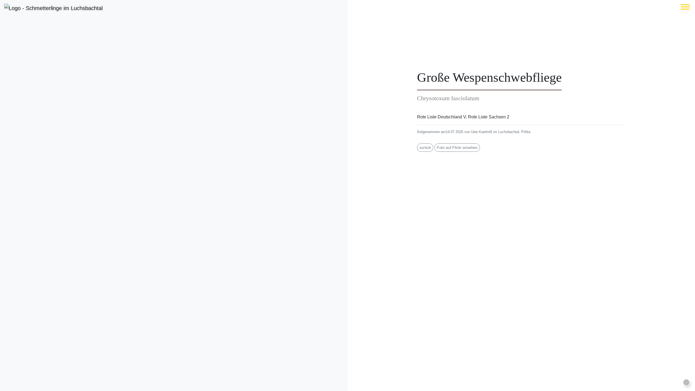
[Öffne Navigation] (685, 7)
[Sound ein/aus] (686, 382)
